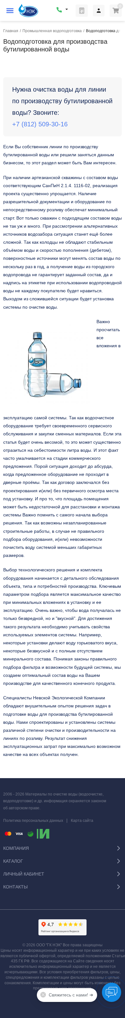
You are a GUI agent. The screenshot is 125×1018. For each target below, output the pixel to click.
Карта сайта (82, 820)
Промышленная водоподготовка (52, 31)
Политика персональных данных (33, 820)
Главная (10, 31)
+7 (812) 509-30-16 (40, 124)
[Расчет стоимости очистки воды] (82, 11)
